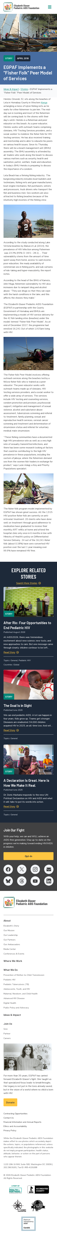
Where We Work (13, 960)
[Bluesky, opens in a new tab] (8, 881)
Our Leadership (11, 935)
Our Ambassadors (12, 944)
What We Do (11, 969)
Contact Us (9, 1117)
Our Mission (9, 930)
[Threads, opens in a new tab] (21, 881)
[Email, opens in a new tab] (48, 869)
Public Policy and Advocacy (16, 1007)
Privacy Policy (10, 1130)
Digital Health (10, 1003)
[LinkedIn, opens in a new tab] (48, 881)
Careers (7, 1038)
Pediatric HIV (9, 979)
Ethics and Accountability (15, 1126)
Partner (7, 1033)
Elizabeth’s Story (11, 925)
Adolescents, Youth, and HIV (17, 989)
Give (6, 1029)
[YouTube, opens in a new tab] (35, 881)
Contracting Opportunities (15, 1113)
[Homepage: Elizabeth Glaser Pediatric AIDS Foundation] (14, 7)
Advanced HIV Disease (14, 998)
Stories (24, 89)
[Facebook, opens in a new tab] (8, 869)
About (7, 920)
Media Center (10, 949)
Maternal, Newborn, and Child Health (21, 993)
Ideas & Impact (11, 89)
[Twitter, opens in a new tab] (21, 869)
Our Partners (9, 939)
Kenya (44, 102)
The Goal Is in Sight (18, 705)
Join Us (8, 1023)
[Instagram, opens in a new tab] (35, 869)
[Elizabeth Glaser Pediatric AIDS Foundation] (25, 902)
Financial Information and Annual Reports (22, 1122)
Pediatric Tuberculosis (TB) (16, 984)
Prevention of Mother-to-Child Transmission (24, 975)
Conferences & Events (14, 953)
